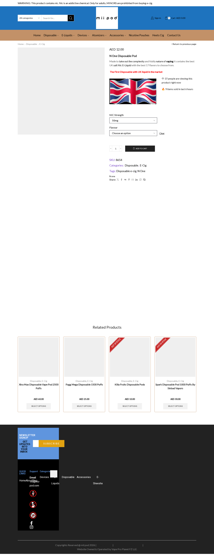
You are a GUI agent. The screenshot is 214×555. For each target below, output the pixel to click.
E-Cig (42, 44)
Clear (161, 133)
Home (37, 35)
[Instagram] (32, 527)
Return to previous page (184, 44)
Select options (38, 406)
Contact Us (173, 35)
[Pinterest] (129, 179)
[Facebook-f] (32, 523)
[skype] (144, 179)
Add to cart (141, 148)
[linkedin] (136, 179)
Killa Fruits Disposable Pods (130, 384)
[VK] (125, 179)
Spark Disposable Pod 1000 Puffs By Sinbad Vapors (175, 386)
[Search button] (71, 18)
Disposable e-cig (126, 171)
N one (112, 176)
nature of (164, 61)
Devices (82, 35)
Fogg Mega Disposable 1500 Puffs (84, 384)
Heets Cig (158, 35)
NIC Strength (116, 114)
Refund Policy (151, 545)
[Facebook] (121, 179)
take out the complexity (131, 61)
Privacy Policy (104, 545)
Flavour (113, 127)
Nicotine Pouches (139, 35)
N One (141, 171)
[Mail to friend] (133, 179)
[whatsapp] (140, 179)
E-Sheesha (98, 480)
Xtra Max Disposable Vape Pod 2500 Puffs (38, 386)
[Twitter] (118, 179)
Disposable (50, 35)
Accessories (117, 35)
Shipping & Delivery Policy (128, 545)
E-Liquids (67, 35)
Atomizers (98, 35)
